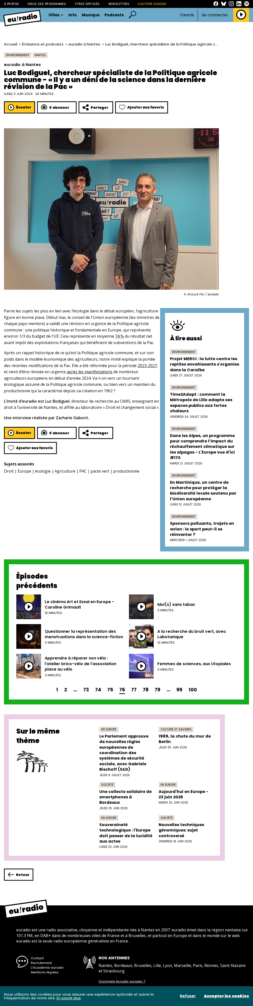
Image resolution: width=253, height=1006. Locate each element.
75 (110, 689)
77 (134, 689)
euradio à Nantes (84, 44)
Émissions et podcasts (42, 44)
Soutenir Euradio (152, 4)
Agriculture (65, 471)
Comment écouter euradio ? (122, 981)
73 (86, 689)
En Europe (108, 729)
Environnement (17, 55)
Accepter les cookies (226, 996)
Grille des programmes (46, 4)
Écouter (23, 107)
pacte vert (100, 471)
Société (107, 785)
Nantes (40, 55)
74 (98, 689)
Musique (91, 15)
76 (122, 689)
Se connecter (215, 15)
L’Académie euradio (47, 967)
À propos (11, 4)
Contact (37, 958)
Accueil (10, 44)
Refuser (188, 996)
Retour (22, 874)
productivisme (126, 471)
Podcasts (114, 15)
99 (179, 689)
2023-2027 (147, 365)
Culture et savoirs (176, 729)
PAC (83, 471)
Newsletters (118, 4)
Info (72, 15)
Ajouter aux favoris (145, 107)
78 (145, 689)
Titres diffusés (87, 4)
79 (157, 689)
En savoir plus (69, 998)
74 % (119, 336)
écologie (43, 471)
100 (193, 689)
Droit (9, 471)
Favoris (187, 15)
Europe (24, 471)
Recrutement (41, 963)
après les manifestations (89, 371)
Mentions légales (45, 972)
